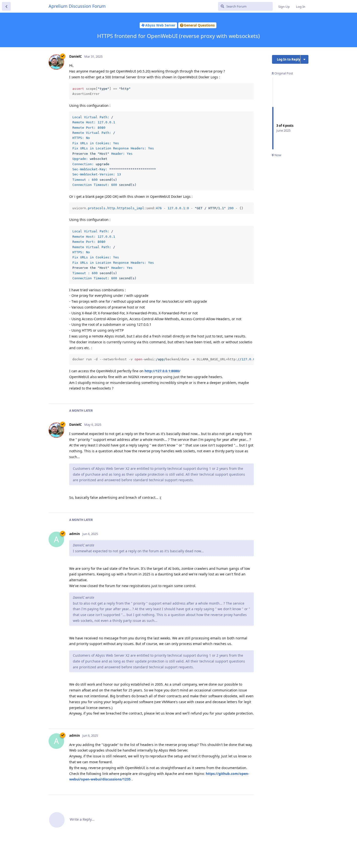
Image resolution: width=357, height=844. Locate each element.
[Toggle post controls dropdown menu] (249, 394)
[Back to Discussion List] (6, 6)
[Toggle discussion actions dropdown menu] (304, 59)
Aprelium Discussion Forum (77, 6)
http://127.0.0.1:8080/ (162, 371)
